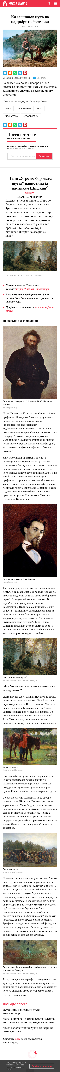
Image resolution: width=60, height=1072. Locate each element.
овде (18, 1039)
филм (8, 108)
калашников (23, 108)
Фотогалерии (31, 116)
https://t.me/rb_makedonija (32, 289)
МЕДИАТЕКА (11, 116)
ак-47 (39, 108)
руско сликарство (16, 995)
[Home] (5, 3)
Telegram (41, 78)
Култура (29, 193)
